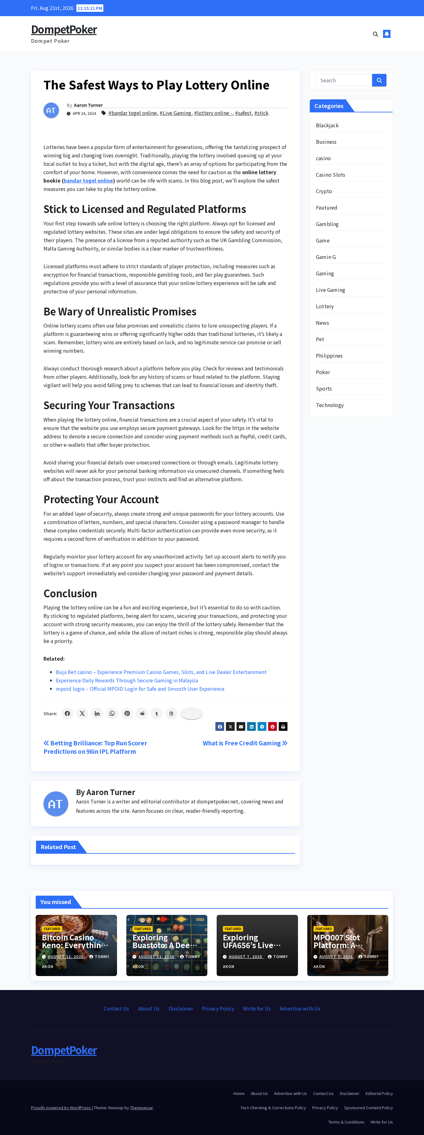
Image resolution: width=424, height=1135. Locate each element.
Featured (327, 207)
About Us (149, 1008)
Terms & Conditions (346, 1122)
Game (323, 240)
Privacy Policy (218, 1008)
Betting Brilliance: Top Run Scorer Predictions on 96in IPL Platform (95, 747)
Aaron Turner (88, 105)
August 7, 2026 (246, 956)
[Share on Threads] (172, 713)
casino (323, 158)
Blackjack (327, 125)
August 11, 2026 (66, 956)
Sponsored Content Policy (368, 1107)
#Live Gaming (175, 112)
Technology (330, 405)
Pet (320, 339)
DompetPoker (64, 29)
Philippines (329, 355)
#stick (261, 112)
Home (239, 1093)
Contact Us (116, 1008)
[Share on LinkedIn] (97, 713)
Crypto (324, 191)
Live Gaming (330, 289)
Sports (324, 388)
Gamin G (326, 256)
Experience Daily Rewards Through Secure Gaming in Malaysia (127, 680)
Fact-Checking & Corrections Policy (273, 1107)
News (322, 322)
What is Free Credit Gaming (242, 743)
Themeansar (141, 1107)
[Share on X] (82, 713)
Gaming (325, 273)
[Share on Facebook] (67, 713)
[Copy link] (191, 713)
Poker (323, 372)
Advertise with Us (300, 1008)
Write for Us (257, 1008)
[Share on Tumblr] (157, 713)
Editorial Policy (379, 1093)
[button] (375, 34)
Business (326, 141)
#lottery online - (213, 112)
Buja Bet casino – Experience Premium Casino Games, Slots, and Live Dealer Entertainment (161, 672)
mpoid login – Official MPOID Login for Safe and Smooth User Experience (140, 688)
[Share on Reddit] (142, 713)
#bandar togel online (132, 112)
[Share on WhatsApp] (112, 713)
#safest (243, 112)
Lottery (325, 306)
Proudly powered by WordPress (61, 1107)
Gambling (327, 224)
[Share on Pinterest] (127, 713)
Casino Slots (330, 174)
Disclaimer (181, 1008)
